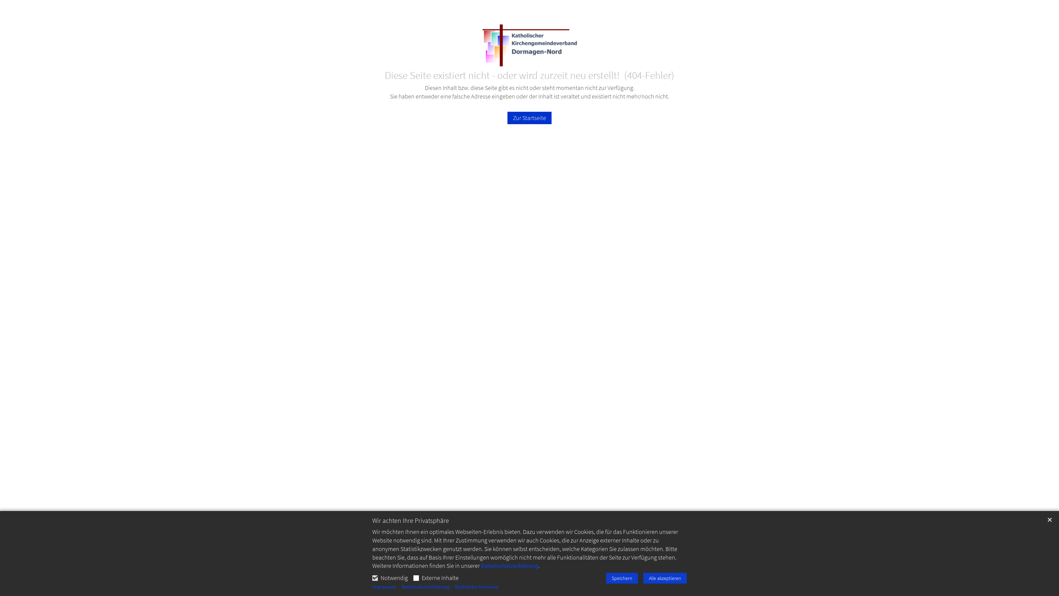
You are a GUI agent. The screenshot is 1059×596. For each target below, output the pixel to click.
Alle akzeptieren (665, 578)
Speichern (622, 578)
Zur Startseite (529, 118)
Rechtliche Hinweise (476, 587)
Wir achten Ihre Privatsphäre (410, 521)
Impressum (384, 587)
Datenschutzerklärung (509, 566)
